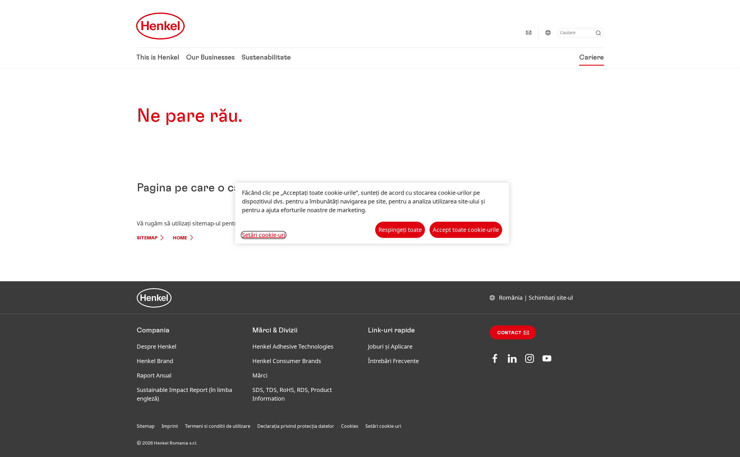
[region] (372, 213)
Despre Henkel (156, 346)
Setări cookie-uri (383, 426)
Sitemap (147, 238)
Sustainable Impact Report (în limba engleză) (184, 394)
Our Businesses (210, 58)
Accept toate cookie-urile (466, 230)
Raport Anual (154, 375)
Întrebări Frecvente (393, 361)
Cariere (591, 58)
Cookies (349, 426)
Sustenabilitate (266, 58)
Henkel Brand (155, 361)
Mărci (259, 375)
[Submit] (598, 33)
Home (180, 238)
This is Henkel (157, 58)
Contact (509, 332)
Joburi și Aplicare (390, 346)
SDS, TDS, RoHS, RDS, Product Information (292, 394)
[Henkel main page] (160, 26)
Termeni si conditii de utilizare (217, 426)
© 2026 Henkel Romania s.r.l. (167, 443)
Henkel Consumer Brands (286, 361)
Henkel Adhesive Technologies (293, 346)
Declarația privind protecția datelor (295, 426)
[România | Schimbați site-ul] (548, 33)
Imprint (170, 426)
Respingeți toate (400, 230)
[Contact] (529, 33)
